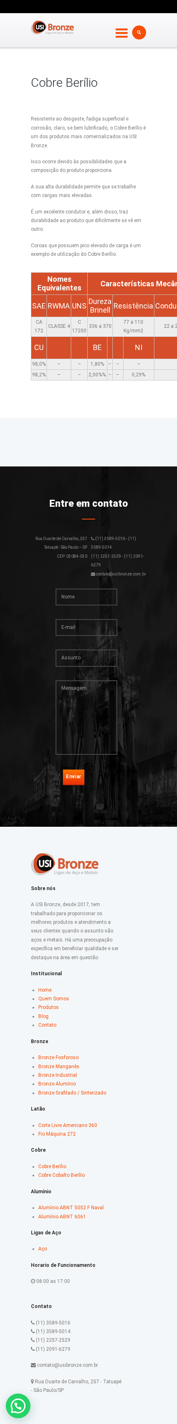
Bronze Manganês (58, 1066)
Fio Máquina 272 (57, 1134)
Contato (47, 1025)
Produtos (48, 1007)
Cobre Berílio (52, 1166)
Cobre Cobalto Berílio (61, 1175)
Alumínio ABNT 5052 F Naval (71, 1208)
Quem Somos (53, 999)
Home (44, 990)
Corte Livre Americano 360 (67, 1125)
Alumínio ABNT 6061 (62, 1217)
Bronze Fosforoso (58, 1057)
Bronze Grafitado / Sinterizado (72, 1093)
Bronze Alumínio (57, 1084)
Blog (43, 1016)
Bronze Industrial (57, 1075)
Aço (42, 1249)
